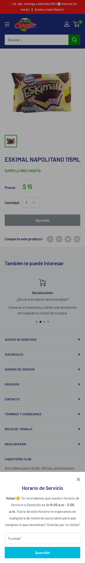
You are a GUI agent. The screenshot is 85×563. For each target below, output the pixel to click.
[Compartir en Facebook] (50, 238)
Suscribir (42, 552)
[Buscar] (74, 40)
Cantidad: (12, 203)
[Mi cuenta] (66, 24)
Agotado (42, 220)
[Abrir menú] (7, 24)
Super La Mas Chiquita (23, 171)
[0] (76, 24)
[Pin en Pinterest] (59, 238)
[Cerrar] (78, 479)
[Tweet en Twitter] (68, 238)
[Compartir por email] (77, 238)
